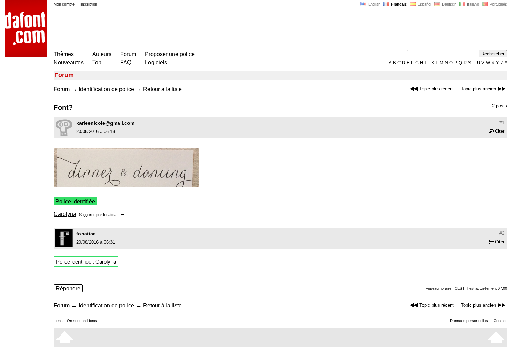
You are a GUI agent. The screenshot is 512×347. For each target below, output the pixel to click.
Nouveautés (69, 62)
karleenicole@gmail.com (105, 123)
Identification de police (106, 89)
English (373, 4)
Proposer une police (170, 54)
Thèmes (64, 54)
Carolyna (65, 214)
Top (96, 62)
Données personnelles (469, 320)
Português (497, 4)
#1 (501, 122)
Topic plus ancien (478, 88)
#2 (501, 233)
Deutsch (448, 4)
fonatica (109, 214)
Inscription (88, 4)
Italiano (472, 4)
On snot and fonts (82, 320)
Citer (499, 131)
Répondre (68, 288)
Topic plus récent (436, 88)
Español (424, 4)
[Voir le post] (122, 214)
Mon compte (64, 4)
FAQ (125, 62)
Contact (500, 320)
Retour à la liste (162, 89)
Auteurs (101, 54)
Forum (128, 54)
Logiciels (156, 62)
